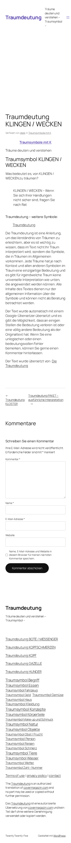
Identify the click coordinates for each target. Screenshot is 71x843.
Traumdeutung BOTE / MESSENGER (31, 639)
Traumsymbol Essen (22, 685)
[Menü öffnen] (68, 17)
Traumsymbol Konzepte (25, 709)
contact (55, 775)
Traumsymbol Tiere (21, 753)
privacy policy (37, 775)
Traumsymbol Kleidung (22, 704)
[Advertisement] (35, 66)
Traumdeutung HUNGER (23, 671)
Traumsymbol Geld (18, 695)
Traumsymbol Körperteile (25, 714)
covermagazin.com (35, 788)
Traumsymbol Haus (18, 699)
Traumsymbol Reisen (19, 743)
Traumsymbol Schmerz (21, 748)
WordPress (59, 835)
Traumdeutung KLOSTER (15, 402)
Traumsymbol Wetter (19, 763)
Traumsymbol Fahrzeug (21, 690)
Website (10, 535)
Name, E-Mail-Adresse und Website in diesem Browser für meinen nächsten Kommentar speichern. (30, 555)
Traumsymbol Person (20, 738)
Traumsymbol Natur (21, 724)
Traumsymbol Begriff (22, 680)
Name (9, 503)
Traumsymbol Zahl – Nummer (24, 768)
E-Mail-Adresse (15, 519)
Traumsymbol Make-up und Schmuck (29, 719)
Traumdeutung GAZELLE (23, 663)
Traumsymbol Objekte (22, 729)
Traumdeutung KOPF (20, 655)
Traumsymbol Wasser (22, 758)
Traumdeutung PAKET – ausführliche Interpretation (45, 398)
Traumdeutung (23, 17)
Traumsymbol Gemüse (47, 695)
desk (22, 133)
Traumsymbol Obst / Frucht (24, 734)
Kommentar (12, 459)
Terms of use (15, 775)
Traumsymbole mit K (39, 133)
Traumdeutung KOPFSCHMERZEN (30, 647)
